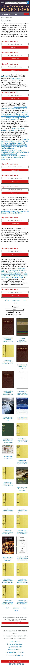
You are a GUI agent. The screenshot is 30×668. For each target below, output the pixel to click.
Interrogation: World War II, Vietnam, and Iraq (7, 418)
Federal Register (14, 272)
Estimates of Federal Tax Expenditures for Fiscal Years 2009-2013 (22, 558)
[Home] (15, 10)
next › (25, 300)
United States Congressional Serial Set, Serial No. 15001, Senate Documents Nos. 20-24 (22, 532)
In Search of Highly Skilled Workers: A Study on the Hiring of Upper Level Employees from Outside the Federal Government (14, 146)
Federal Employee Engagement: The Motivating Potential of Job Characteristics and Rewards (15, 153)
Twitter (13, 664)
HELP (16, 14)
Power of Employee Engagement (13, 118)
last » (16, 303)
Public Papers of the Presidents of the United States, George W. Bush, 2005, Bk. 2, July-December (8, 440)
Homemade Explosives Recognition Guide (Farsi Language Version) (22, 340)
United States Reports (18, 276)
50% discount (16, 79)
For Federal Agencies (15, 652)
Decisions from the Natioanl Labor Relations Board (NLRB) (14, 108)
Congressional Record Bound (11, 274)
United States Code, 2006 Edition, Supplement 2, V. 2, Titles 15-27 (7, 392)
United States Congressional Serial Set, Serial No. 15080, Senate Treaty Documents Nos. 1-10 (7, 532)
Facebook (10, 664)
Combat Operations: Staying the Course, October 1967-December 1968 (15, 212)
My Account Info (15, 647)
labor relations (6, 77)
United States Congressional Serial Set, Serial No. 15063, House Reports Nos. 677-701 (22, 580)
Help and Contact (15, 644)
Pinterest (20, 664)
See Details (15, 623)
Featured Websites (15, 655)
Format (15, 307)
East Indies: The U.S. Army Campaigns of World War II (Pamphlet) (8, 559)
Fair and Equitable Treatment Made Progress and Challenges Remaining (15, 116)
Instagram (15, 664)
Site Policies (14, 641)
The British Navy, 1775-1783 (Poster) (8, 457)
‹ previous (16, 300)
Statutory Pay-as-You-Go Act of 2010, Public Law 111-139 (22, 393)
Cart (26, 14)
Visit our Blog (15, 661)
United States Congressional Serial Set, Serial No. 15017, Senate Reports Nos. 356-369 (7, 580)
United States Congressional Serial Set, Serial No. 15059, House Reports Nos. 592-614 (7, 602)
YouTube (18, 664)
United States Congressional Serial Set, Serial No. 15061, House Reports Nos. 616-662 (22, 440)
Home (2, 17)
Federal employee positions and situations (12, 129)
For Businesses (15, 650)
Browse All (9, 17)
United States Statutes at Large (12, 277)
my (6, 14)
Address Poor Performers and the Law (14, 113)
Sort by (9, 312)
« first (7, 300)
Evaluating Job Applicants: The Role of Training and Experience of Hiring (14, 157)
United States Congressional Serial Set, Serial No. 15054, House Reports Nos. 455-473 (22, 602)
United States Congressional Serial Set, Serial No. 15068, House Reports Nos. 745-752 (22, 462)
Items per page (12, 315)
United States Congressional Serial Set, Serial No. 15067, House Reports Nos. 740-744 (7, 483)
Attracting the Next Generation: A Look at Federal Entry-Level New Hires (15, 141)
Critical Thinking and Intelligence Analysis (22, 418)
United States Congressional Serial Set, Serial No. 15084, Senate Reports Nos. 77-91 (7, 362)
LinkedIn (23, 664)
